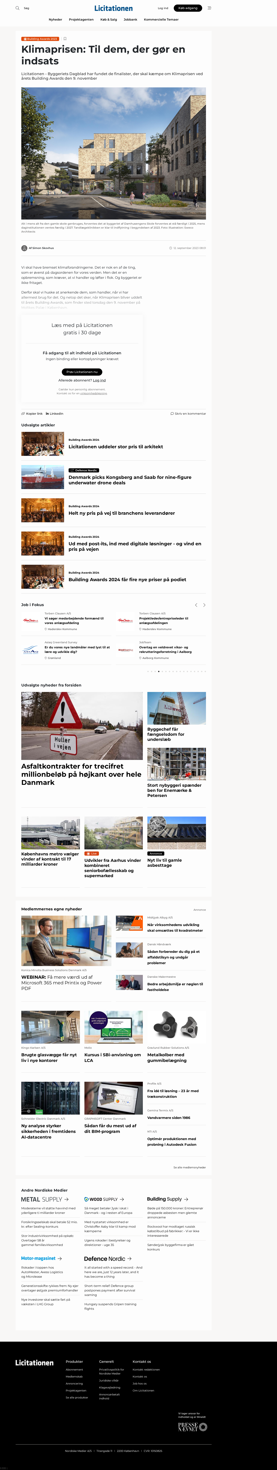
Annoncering (74, 1383)
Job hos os (140, 1383)
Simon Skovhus (43, 248)
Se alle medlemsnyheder (190, 1167)
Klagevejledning (109, 1387)
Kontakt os (140, 1376)
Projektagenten (81, 19)
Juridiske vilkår (109, 1380)
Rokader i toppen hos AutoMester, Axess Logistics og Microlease (42, 1272)
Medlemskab (74, 1376)
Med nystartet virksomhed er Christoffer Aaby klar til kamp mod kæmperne (110, 1226)
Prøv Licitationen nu (82, 372)
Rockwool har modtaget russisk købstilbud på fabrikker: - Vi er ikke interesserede (173, 1231)
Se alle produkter (77, 1397)
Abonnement (74, 1369)
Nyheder (55, 19)
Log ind (99, 380)
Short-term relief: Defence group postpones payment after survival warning (109, 1290)
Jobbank (130, 19)
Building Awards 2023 (42, 39)
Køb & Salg (108, 19)
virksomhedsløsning (93, 393)
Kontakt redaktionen (146, 1369)
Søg (26, 8)
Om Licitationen (143, 1390)
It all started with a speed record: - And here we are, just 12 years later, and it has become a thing (113, 1272)
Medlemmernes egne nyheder (51, 909)
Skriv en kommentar (190, 413)
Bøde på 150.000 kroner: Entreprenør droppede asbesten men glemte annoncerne (175, 1213)
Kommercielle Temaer (161, 19)
